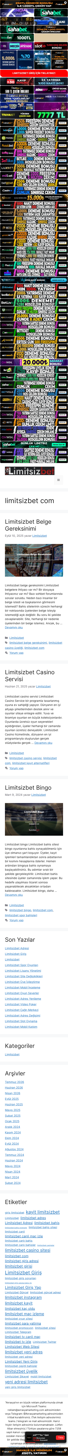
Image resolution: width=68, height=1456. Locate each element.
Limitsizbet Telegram (18, 1332)
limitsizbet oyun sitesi (19, 1318)
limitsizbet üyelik (21, 1371)
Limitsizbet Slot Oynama (21, 1021)
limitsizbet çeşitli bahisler (21, 1366)
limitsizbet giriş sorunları (20, 1278)
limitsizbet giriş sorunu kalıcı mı (18, 1283)
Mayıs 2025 (12, 1110)
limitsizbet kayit (19, 1303)
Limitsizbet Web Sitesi (22, 1347)
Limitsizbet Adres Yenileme (23, 998)
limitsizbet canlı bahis (19, 1240)
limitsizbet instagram (23, 1297)
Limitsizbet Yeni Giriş (21, 1361)
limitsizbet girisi (18, 1266)
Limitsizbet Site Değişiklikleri (24, 976)
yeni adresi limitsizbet (26, 1381)
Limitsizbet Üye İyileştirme (22, 982)
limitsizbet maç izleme (24, 1314)
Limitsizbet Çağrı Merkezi (21, 1010)
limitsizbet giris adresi (22, 1261)
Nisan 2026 (12, 1093)
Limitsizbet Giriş (15, 954)
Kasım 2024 (13, 1132)
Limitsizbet (16, 637)
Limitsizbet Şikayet (17, 1376)
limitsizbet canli (15, 1231)
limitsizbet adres (33, 1218)
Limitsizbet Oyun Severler (22, 993)
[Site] (34, 122)
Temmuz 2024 (14, 1155)
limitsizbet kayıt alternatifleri (31, 763)
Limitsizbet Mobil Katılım (21, 1026)
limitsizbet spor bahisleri (21, 915)
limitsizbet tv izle (18, 1342)
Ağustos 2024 (14, 1149)
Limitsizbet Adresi (17, 948)
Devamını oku (14, 627)
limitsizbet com (34, 648)
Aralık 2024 (12, 1127)
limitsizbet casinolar (45, 1245)
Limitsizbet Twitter (44, 1342)
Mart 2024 (12, 1177)
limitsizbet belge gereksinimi (28, 642)
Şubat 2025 (12, 1115)
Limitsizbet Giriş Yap (23, 1287)
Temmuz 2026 (14, 1082)
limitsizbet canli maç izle (24, 1236)
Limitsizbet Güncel (16, 1292)
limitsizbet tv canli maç (22, 1337)
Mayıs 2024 (12, 1166)
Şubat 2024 (13, 1183)
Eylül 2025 (12, 1098)
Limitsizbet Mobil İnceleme (22, 987)
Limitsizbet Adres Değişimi (22, 1015)
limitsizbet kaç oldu (20, 1309)
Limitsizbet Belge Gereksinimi (28, 525)
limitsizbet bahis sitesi (43, 1227)
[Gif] (34, 197)
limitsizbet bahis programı (16, 1228)
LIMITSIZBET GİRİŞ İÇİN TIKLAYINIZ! (34, 73)
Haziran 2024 (14, 1160)
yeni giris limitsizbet (17, 1387)
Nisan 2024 (12, 1171)
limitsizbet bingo (20, 910)
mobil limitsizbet (41, 1376)
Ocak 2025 (12, 1121)
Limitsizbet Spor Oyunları (21, 965)
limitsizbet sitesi (45, 1328)
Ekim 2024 (12, 1138)
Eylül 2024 (12, 1143)
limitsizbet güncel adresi (45, 1292)
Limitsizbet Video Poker (20, 1004)
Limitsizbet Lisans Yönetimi (23, 970)
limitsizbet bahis (46, 1223)
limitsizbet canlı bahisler (20, 1245)
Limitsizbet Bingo (28, 787)
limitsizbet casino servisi (25, 758)
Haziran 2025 (14, 1104)
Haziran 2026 (14, 1087)
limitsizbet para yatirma (23, 1323)
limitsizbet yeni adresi (19, 1356)
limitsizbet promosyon (19, 1328)
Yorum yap (16, 652)
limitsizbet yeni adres (24, 1352)
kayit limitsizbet (43, 1212)
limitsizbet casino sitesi (27, 1250)
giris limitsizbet (14, 1212)
